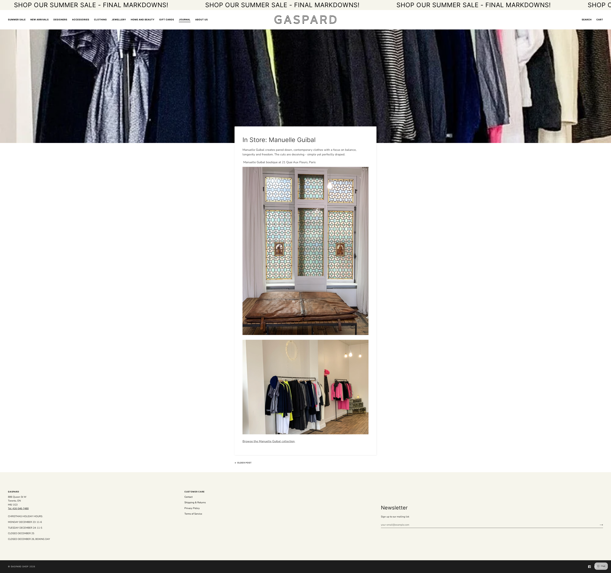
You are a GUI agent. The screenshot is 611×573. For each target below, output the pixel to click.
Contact (188, 496)
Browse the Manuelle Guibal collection (268, 441)
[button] (60, 19)
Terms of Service (193, 513)
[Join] (599, 524)
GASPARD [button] (13, 492)
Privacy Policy (192, 508)
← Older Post (243, 463)
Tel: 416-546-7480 (18, 508)
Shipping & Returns (195, 502)
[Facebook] (589, 566)
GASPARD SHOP (19, 566)
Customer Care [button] (194, 492)
